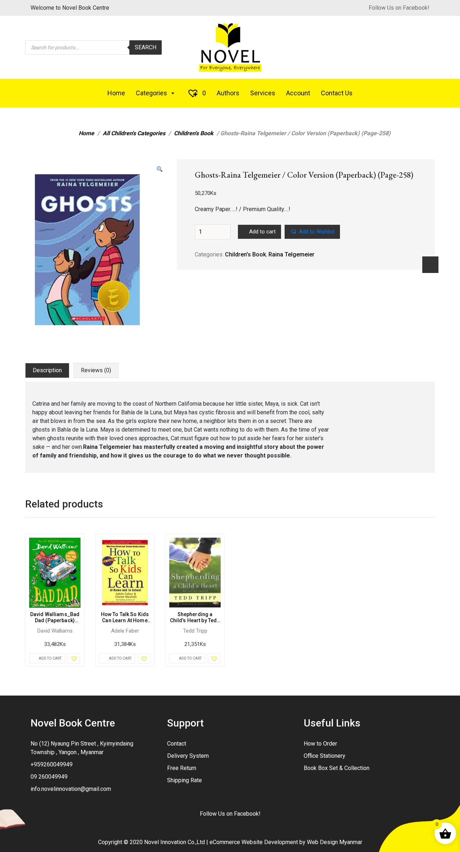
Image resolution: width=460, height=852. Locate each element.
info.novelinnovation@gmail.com (71, 788)
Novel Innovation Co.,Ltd (174, 842)
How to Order (320, 743)
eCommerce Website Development (254, 842)
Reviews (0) (96, 370)
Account (298, 93)
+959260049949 (52, 764)
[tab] (47, 370)
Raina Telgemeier (291, 254)
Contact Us (337, 93)
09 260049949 (49, 776)
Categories (151, 93)
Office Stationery (324, 755)
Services (262, 93)
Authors (228, 93)
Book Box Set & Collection (336, 768)
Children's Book (193, 133)
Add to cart (262, 231)
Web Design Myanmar (334, 842)
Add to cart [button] (50, 658)
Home (116, 93)
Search (145, 47)
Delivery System (188, 755)
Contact (176, 743)
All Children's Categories (134, 133)
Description (47, 370)
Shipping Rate (184, 780)
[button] (159, 169)
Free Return (181, 768)
